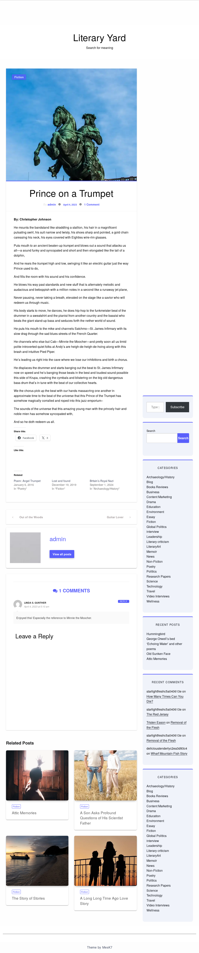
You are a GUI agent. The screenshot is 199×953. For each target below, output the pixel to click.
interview (153, 531)
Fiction (19, 77)
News (150, 556)
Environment (155, 511)
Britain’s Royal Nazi (101, 481)
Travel (151, 591)
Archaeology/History (161, 477)
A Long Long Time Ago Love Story (104, 900)
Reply (123, 601)
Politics (152, 571)
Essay (151, 517)
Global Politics (157, 526)
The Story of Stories (28, 898)
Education (154, 506)
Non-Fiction (155, 561)
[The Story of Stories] (37, 861)
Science (152, 581)
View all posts (62, 554)
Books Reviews (157, 487)
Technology (154, 586)
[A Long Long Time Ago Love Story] (105, 861)
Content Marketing (159, 497)
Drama (151, 502)
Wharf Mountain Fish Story (169, 753)
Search (151, 431)
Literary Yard (99, 37)
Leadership (154, 536)
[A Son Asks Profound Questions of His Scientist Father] (105, 775)
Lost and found (61, 481)
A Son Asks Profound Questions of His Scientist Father (101, 817)
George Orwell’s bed (161, 638)
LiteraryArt (154, 546)
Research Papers (159, 576)
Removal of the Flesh (161, 740)
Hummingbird (156, 634)
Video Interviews (158, 596)
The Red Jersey (157, 714)
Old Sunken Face (158, 653)
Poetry (151, 566)
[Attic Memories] (37, 775)
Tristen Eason (156, 722)
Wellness (153, 601)
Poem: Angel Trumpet (27, 481)
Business (153, 492)
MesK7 (107, 947)
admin (52, 204)
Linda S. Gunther (35, 602)
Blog (150, 482)
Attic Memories (24, 812)
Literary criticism (158, 541)
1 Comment (92, 204)
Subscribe (177, 407)
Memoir (152, 551)
